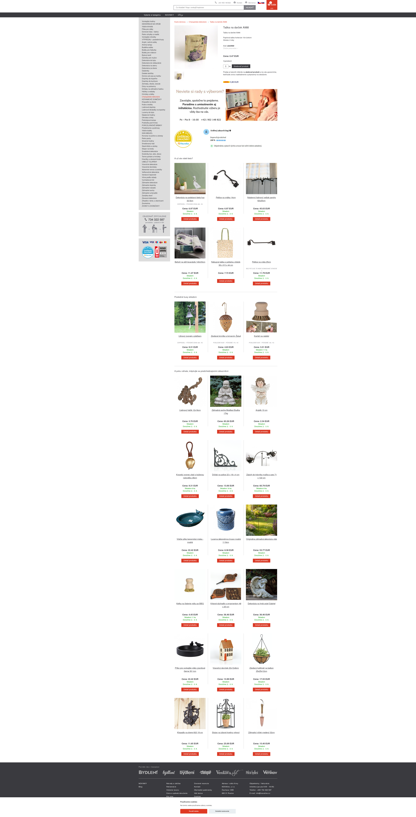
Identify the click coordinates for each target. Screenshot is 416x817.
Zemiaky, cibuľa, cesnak (151, 83)
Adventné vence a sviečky (152, 169)
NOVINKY (169, 15)
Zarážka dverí (147, 195)
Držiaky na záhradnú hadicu (152, 89)
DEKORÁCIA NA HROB (151, 24)
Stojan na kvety (148, 148)
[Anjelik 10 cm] (261, 407)
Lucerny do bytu (148, 112)
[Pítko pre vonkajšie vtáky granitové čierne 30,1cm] (190, 665)
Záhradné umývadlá (149, 193)
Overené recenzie (201, 783)
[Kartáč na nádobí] (261, 333)
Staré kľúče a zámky (149, 146)
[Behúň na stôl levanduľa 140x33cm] (190, 259)
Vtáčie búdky (147, 130)
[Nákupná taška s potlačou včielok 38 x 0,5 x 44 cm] (225, 259)
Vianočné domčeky (149, 167)
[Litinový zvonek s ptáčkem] (190, 333)
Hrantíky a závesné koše (151, 159)
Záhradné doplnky (149, 185)
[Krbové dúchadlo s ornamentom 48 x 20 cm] (225, 600)
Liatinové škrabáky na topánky (153, 109)
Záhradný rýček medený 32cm (261, 732)
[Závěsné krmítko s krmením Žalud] (225, 333)
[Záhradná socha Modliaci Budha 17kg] (225, 407)
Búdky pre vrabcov (149, 52)
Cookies (197, 796)
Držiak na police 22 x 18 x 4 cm (225, 474)
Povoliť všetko (194, 811)
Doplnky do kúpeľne (149, 78)
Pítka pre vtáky (147, 29)
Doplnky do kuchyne (150, 81)
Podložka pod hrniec (150, 122)
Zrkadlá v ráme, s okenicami (152, 200)
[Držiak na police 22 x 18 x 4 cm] (225, 471)
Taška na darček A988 (218, 22)
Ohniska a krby (147, 117)
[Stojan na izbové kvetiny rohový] (225, 729)
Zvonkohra (146, 203)
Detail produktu (190, 219)
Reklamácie (171, 786)
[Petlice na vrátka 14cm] (225, 194)
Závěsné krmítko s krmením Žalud (226, 335)
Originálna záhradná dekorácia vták (261, 538)
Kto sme (169, 796)
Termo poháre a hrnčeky (151, 156)
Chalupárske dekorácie (151, 96)
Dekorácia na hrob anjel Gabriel (261, 603)
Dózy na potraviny (149, 86)
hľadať (250, 7)
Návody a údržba (173, 783)
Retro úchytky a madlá (150, 34)
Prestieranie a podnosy (151, 128)
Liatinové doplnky (148, 107)
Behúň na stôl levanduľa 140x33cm (190, 261)
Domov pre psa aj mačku (151, 76)
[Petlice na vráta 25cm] (261, 259)
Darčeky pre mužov (149, 57)
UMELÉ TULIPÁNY (149, 161)
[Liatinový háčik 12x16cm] (190, 407)
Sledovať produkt (241, 66)
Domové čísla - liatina (150, 31)
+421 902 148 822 (224, 3)
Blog (140, 786)
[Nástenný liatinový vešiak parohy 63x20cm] (261, 194)
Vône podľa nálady (149, 177)
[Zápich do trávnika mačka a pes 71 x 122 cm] (261, 471)
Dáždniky (145, 70)
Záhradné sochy (148, 190)
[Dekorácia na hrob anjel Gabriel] (261, 600)
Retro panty (146, 138)
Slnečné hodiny (148, 141)
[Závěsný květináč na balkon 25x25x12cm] (261, 665)
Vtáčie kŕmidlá (147, 26)
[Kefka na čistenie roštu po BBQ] (190, 600)
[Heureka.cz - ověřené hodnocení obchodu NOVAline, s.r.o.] (148, 257)
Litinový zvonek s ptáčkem (190, 335)
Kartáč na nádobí (261, 335)
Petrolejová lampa (149, 120)
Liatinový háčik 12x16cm (190, 410)
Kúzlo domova (179, 22)
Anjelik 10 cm (261, 410)
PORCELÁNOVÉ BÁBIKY (152, 125)
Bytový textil (146, 55)
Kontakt (239, 3)
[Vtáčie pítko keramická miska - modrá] (190, 536)
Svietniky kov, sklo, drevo (151, 154)
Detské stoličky (148, 73)
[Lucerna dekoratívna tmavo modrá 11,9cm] (225, 536)
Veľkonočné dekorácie (150, 172)
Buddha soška (147, 47)
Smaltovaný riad (148, 143)
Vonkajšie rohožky (149, 37)
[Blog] (180, 14)
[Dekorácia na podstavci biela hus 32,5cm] (190, 194)
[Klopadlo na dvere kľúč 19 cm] (190, 729)
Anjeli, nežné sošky (149, 42)
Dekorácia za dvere (149, 68)
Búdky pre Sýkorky (149, 50)
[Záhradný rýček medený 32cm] (261, 729)
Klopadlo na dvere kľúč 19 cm (190, 732)
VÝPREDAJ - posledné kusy (153, 39)
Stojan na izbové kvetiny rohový (226, 732)
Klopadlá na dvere (149, 102)
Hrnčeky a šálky (148, 94)
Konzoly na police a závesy (152, 135)
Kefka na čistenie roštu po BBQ (190, 603)
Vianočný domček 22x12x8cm (226, 667)
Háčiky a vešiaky (148, 91)
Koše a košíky (147, 104)
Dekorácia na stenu (149, 65)
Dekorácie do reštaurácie (151, 63)
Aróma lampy (147, 44)
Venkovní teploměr (149, 174)
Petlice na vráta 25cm (261, 261)
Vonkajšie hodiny (148, 21)
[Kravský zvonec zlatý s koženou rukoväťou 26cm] (190, 471)
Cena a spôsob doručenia (177, 793)
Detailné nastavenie (222, 811)
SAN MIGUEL (147, 133)
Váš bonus (252, 3)
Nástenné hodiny (148, 115)
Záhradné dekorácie (149, 182)
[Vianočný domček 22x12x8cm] (225, 665)
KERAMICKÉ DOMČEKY (152, 99)
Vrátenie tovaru (172, 790)
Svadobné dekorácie (150, 151)
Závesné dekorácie (149, 198)
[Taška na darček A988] (196, 68)
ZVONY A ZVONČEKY (151, 206)
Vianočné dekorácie (149, 164)
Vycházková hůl (148, 180)
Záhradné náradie (149, 187)
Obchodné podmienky (203, 790)
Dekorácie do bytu (149, 60)
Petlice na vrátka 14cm (226, 197)
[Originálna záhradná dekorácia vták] (261, 536)
